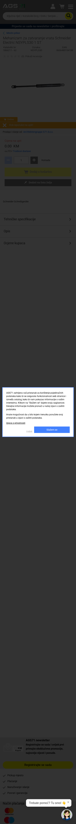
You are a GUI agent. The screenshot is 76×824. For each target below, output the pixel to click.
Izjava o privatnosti (15, 423)
